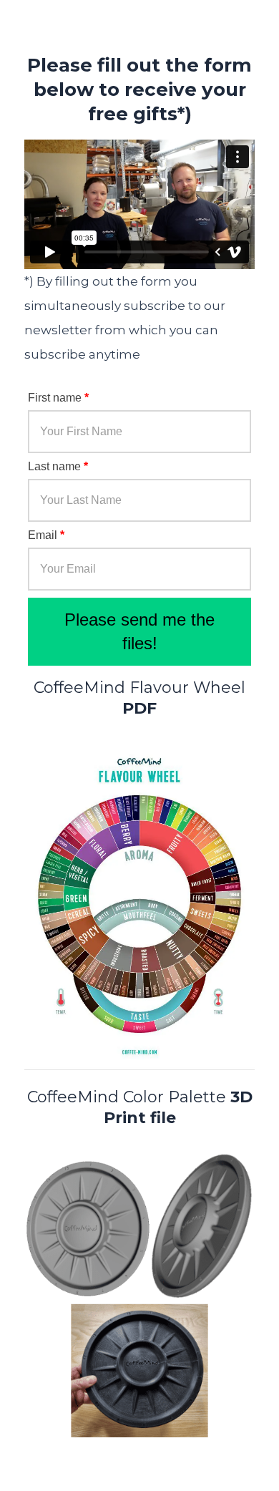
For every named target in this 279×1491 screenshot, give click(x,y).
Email (46, 535)
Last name (58, 466)
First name (58, 398)
